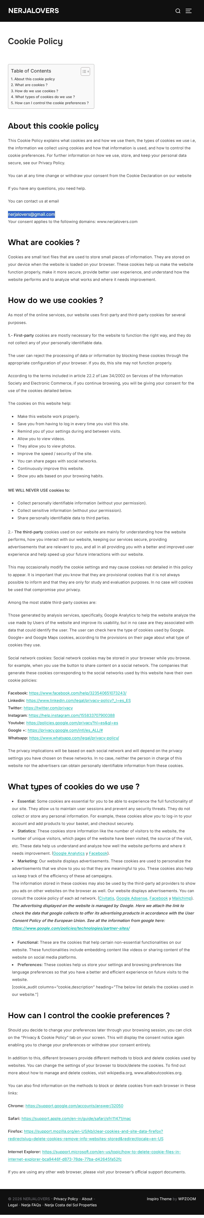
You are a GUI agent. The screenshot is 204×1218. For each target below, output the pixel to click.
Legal (13, 1205)
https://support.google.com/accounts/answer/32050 (74, 1105)
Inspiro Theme (159, 1198)
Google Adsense (131, 898)
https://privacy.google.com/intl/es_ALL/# (65, 730)
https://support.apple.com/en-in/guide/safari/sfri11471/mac (76, 1118)
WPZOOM (187, 1198)
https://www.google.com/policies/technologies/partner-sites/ (71, 928)
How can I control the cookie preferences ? (52, 103)
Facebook (98, 853)
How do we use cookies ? (36, 91)
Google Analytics (69, 853)
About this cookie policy (34, 79)
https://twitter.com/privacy (48, 708)
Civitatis (106, 898)
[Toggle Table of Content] (83, 71)
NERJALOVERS (33, 10)
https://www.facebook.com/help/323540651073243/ (77, 693)
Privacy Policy (66, 1198)
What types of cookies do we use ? (45, 97)
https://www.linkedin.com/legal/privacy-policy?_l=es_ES (78, 700)
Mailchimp (181, 898)
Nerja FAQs (31, 1205)
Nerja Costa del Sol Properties (71, 1205)
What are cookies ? (31, 85)
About (87, 1198)
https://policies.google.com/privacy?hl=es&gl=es (72, 722)
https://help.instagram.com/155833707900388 (72, 715)
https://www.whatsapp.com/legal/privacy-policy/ (74, 738)
